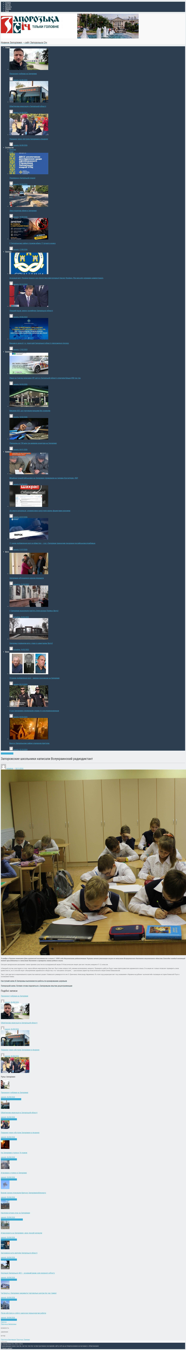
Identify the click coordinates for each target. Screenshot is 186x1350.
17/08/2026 (23, 249)
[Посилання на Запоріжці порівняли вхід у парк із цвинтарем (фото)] (28, 639)
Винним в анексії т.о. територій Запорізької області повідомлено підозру (39, 343)
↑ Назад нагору (6, 1348)
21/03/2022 (25, 584)
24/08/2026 (11, 1257)
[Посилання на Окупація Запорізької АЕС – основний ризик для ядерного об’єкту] (5, 1268)
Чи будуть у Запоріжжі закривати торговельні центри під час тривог (29, 1293)
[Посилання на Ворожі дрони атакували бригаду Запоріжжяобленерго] (5, 1188)
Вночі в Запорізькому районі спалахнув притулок (29, 743)
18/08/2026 (23, 217)
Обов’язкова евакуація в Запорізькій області (27, 106)
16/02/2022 (25, 650)
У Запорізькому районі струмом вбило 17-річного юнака (32, 243)
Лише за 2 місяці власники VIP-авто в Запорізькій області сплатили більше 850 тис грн (45, 378)
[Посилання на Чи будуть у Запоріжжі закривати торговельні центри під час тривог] (5, 1289)
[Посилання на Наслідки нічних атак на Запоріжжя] (5, 1208)
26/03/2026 (23, 384)
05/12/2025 (23, 684)
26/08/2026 (23, 80)
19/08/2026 (23, 184)
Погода (3, 1322)
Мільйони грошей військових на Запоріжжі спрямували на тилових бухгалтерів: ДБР (43, 478)
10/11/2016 (19, 768)
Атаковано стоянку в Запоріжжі (14, 1173)
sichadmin (16, 584)
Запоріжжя (4, 753)
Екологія (7, 1220)
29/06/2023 (23, 317)
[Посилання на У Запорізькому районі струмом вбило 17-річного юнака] (28, 239)
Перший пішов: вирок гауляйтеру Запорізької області (31, 311)
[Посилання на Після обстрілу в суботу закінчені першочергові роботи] (5, 1309)
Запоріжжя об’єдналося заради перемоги (26, 578)
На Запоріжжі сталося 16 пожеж (14, 1153)
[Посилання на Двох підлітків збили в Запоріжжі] (28, 206)
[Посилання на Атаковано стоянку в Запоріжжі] (5, 1168)
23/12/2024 (23, 284)
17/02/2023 (23, 350)
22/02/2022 (25, 617)
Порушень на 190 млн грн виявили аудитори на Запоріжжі (33, 443)
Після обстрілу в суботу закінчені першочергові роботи (23, 1313)
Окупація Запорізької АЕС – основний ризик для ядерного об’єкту (28, 1273)
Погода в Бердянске (8, 1339)
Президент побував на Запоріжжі (23, 74)
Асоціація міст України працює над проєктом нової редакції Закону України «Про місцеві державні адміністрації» (56, 278)
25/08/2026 (11, 1177)
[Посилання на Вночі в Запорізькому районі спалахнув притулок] (28, 739)
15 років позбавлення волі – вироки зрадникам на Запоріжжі (34, 678)
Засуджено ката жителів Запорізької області (19, 1253)
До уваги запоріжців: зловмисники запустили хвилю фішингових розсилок (39, 511)
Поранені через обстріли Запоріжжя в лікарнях (28, 139)
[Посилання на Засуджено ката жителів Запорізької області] (5, 1249)
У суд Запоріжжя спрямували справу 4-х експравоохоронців (34, 711)
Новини (10, 753)
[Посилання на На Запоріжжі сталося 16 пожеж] (5, 1148)
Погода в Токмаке (23, 1339)
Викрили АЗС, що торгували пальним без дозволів (29, 411)
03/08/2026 (23, 484)
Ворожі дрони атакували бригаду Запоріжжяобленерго (23, 1193)
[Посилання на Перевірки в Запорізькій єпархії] (28, 174)
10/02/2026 (23, 417)
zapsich (16, 80)
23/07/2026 (23, 517)
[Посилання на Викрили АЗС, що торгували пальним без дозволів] (28, 406)
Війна (2, 1099)
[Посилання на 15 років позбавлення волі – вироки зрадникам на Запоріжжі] (28, 674)
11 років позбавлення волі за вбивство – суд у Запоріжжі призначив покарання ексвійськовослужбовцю (52, 543)
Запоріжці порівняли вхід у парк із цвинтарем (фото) (31, 643)
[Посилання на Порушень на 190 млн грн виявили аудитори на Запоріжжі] (28, 439)
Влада (6, 1099)
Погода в (8, 1324)
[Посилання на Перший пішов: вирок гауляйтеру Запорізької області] (28, 306)
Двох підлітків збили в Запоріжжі (23, 210)
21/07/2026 (23, 550)
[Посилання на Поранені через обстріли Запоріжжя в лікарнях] (28, 134)
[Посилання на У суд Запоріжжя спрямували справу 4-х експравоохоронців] (28, 706)
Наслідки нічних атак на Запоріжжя (15, 1213)
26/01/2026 (23, 450)
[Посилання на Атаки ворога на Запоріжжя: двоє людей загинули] (5, 1228)
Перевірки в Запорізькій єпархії (22, 178)
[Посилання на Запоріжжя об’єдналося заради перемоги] (28, 574)
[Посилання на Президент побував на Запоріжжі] (28, 69)
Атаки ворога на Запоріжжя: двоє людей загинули (21, 1233)
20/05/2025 (23, 717)
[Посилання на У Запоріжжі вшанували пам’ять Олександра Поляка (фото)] (28, 606)
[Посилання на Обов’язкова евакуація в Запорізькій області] (28, 102)
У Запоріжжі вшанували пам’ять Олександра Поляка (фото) (33, 611)
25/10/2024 (23, 750)
